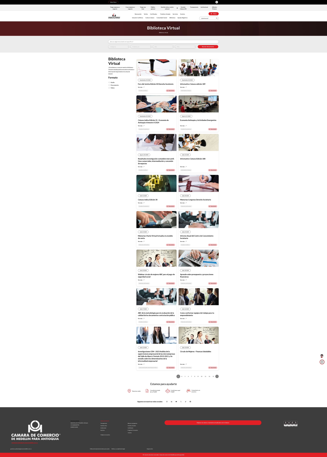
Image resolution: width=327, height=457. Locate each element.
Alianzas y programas (132, 423)
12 (209, 376)
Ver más (140, 87)
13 (213, 376)
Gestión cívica (103, 425)
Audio (113, 82)
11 (205, 376)
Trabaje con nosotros (105, 434)
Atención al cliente (75, 421)
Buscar (217, 18)
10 (201, 376)
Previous (178, 376)
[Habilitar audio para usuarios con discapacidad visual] (216, 2)
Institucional (103, 428)
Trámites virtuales (132, 425)
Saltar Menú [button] (113, 2)
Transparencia (103, 423)
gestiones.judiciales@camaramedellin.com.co (24, 442)
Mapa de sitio (150, 449)
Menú (214, 13)
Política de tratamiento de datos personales (100, 449)
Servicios (102, 430)
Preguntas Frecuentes (133, 430)
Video (113, 88)
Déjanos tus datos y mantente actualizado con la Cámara (213, 422)
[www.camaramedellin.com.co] (114, 16)
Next (217, 376)
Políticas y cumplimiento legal (118, 449)
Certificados (130, 428)
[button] (132, 391)
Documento (115, 85)
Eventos (130, 432)
